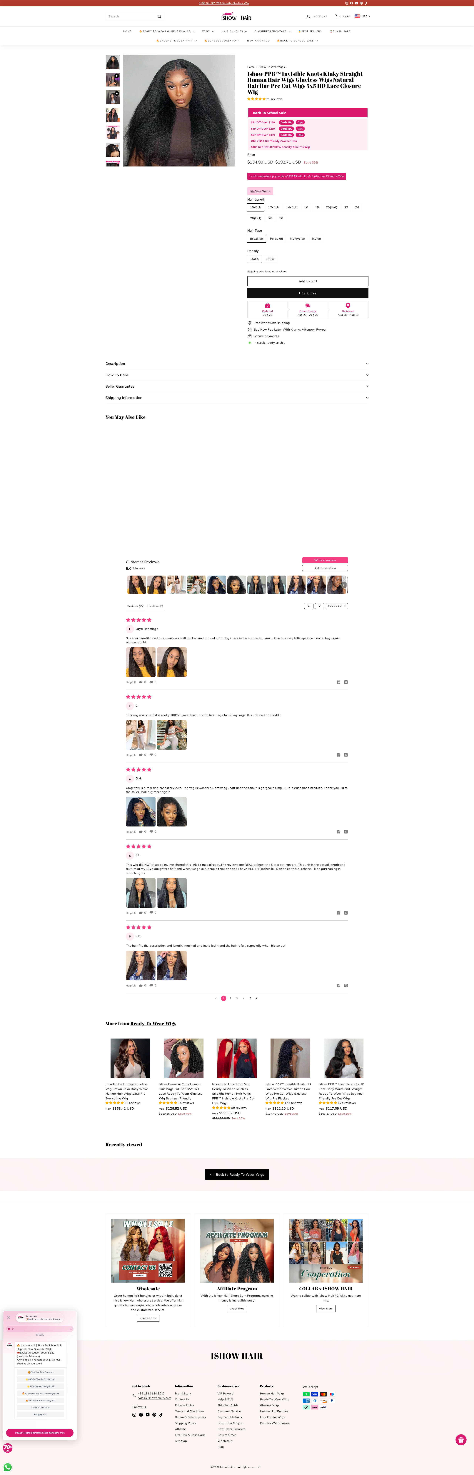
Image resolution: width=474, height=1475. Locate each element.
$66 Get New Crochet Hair (224, 3)
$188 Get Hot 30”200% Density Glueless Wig (280, 147)
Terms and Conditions (189, 1411)
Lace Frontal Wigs (272, 1417)
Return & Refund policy (190, 1417)
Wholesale (225, 1441)
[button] (256, 99)
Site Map (181, 1441)
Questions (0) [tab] (154, 606)
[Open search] (308, 606)
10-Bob (255, 207)
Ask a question (325, 568)
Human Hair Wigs (272, 1393)
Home (127, 31)
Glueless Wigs (269, 1405)
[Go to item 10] (316, 585)
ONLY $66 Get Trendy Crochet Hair (274, 141)
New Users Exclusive (231, 1429)
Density (253, 251)
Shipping (252, 271)
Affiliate (180, 1429)
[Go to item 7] (256, 585)
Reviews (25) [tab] (135, 606)
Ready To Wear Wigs (272, 66)
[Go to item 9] (296, 585)
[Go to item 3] (176, 585)
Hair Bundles (232, 31)
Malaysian (297, 238)
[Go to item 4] (196, 585)
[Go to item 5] (216, 585)
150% (254, 259)
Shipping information (124, 397)
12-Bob (273, 207)
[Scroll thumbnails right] (344, 585)
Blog (221, 1447)
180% (270, 259)
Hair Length (256, 199)
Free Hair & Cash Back (190, 1435)
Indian (316, 238)
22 (346, 207)
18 (317, 207)
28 (270, 218)
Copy (300, 122)
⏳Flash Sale (340, 31)
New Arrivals (258, 40)
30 (281, 218)
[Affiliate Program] (237, 1250)
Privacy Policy (184, 1405)
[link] (237, 16)
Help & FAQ (225, 1399)
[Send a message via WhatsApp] (8, 1467)
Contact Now (148, 1318)
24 (357, 207)
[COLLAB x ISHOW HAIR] (326, 1250)
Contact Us (182, 1399)
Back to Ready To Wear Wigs (239, 1174)
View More (326, 1308)
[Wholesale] (148, 1250)
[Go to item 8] (276, 585)
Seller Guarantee (120, 386)
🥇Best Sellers (310, 31)
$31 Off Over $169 (263, 122)
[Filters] (319, 606)
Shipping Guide (228, 1405)
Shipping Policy (185, 1423)
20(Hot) (331, 207)
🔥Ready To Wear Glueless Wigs (165, 31)
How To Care (117, 375)
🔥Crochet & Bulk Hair (175, 40)
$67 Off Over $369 (263, 135)
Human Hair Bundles (274, 1411)
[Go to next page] (257, 998)
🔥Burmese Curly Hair (222, 40)
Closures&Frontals (271, 31)
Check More (236, 1308)
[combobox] (135, 16)
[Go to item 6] (236, 585)
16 (306, 207)
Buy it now (308, 293)
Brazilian (256, 238)
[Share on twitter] (346, 682)
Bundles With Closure (275, 1423)
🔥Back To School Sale (296, 40)
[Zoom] (179, 110)
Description (115, 363)
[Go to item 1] (136, 585)
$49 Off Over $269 (263, 128)
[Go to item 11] (336, 585)
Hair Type (254, 230)
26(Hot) (255, 218)
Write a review (325, 560)
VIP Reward (225, 1393)
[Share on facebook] (338, 682)
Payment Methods (230, 1417)
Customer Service (229, 1411)
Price (251, 154)
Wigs (206, 31)
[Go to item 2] (156, 585)
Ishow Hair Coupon (230, 1423)
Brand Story (183, 1393)
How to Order (227, 1435)
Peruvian (276, 238)
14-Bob (291, 207)
